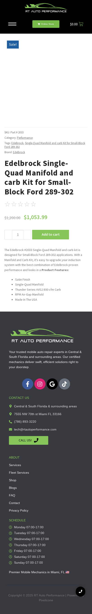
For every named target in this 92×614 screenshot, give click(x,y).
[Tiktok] (64, 384)
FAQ (12, 495)
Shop (12, 480)
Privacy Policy (18, 510)
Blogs (13, 488)
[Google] (52, 384)
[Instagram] (40, 384)
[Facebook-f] (27, 384)
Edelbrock (17, 143)
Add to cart (51, 234)
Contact (14, 503)
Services (15, 465)
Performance (25, 138)
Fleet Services (19, 472)
